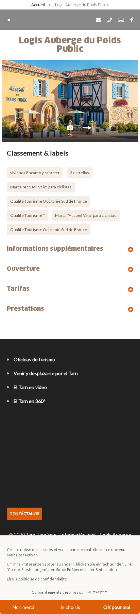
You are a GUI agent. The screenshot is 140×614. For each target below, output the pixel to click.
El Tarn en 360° (30, 401)
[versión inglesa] (19, 419)
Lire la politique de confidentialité (37, 578)
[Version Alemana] (29, 419)
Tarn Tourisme (41, 534)
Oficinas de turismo (34, 359)
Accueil (38, 4)
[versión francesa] (10, 419)
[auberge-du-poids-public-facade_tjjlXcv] (70, 101)
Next (87, 129)
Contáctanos (24, 513)
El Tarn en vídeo (30, 387)
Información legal (78, 534)
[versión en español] (38, 419)
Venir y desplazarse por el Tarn (46, 373)
